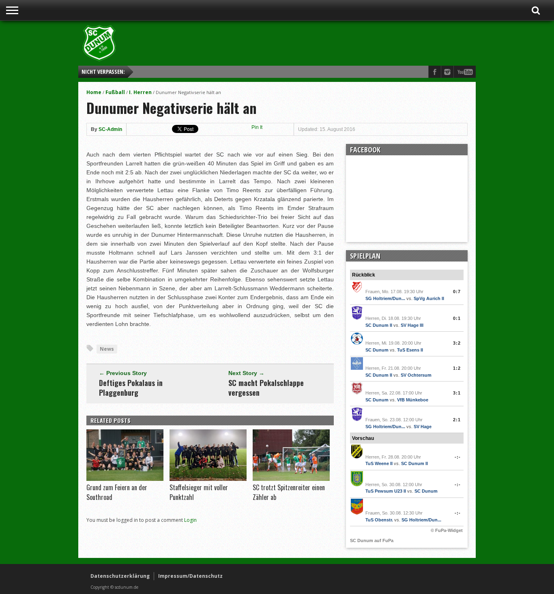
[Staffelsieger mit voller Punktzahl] (208, 479)
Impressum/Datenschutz (190, 576)
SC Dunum (377, 349)
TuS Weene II (379, 463)
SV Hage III (412, 325)
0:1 (457, 318)
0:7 (457, 291)
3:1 (457, 392)
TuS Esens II (410, 349)
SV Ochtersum (416, 375)
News (107, 348)
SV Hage (423, 426)
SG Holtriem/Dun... (385, 298)
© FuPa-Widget (447, 530)
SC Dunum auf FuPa (371, 540)
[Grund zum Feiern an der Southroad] (124, 479)
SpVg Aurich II (429, 298)
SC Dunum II (378, 325)
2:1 (457, 419)
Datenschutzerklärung (120, 576)
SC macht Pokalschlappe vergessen (266, 387)
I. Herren (140, 92)
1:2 (457, 368)
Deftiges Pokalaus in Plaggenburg (131, 387)
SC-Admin (110, 129)
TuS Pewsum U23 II (385, 491)
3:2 (457, 343)
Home (93, 92)
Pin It (256, 127)
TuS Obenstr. (379, 519)
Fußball (115, 92)
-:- (458, 457)
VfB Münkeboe (412, 399)
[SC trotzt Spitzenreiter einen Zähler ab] (291, 479)
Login (190, 520)
